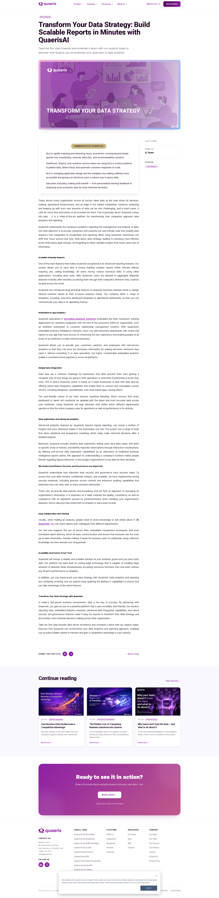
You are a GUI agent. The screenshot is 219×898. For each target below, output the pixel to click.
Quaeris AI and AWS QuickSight (86, 843)
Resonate (110, 852)
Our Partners (154, 843)
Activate (110, 848)
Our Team (153, 839)
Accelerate (111, 843)
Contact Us (153, 856)
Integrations (111, 839)
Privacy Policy (154, 861)
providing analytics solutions (80, 319)
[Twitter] (47, 864)
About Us (121, 4)
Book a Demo (172, 4)
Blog (129, 839)
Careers (152, 852)
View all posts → (173, 681)
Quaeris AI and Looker (83, 848)
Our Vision (153, 834)
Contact (131, 848)
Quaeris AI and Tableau (83, 870)
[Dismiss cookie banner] (156, 876)
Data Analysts (152, 166)
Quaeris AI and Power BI (83, 852)
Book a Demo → (109, 795)
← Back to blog (132, 654)
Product (77, 4)
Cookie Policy (175, 891)
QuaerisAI (44, 524)
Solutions (91, 4)
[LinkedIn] (65, 654)
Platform (110, 834)
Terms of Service (161, 891)
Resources (106, 4)
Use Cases (132, 834)
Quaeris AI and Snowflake (84, 834)
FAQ (129, 843)
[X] (71, 654)
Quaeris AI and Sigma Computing (87, 861)
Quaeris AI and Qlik (81, 856)
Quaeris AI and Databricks (84, 839)
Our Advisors (154, 848)
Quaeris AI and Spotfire (83, 865)
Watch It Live (152, 4)
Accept (148, 888)
